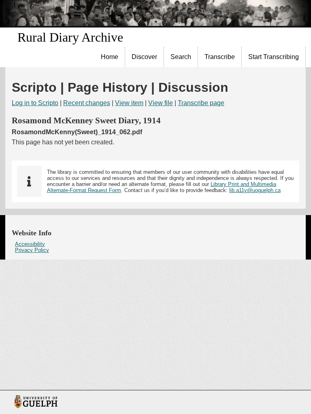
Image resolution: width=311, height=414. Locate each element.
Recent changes (86, 102)
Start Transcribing (273, 56)
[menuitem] (109, 57)
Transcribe (219, 56)
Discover (144, 56)
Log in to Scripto (35, 102)
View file (160, 102)
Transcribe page (201, 102)
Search (180, 56)
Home (109, 56)
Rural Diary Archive (70, 37)
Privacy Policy (32, 250)
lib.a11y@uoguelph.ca (255, 190)
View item (129, 102)
